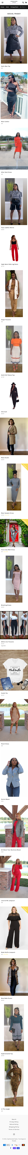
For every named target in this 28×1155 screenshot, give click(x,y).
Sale (7, 7)
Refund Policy (14, 1124)
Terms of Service (14, 1129)
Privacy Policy (14, 1122)
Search (14, 1119)
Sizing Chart (14, 7)
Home (2, 7)
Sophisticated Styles (12, 1139)
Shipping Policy (14, 1127)
